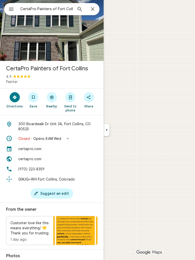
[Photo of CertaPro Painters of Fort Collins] (52, 30)
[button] (52, 139)
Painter (12, 81)
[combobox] (46, 9)
